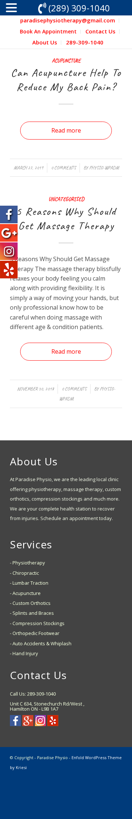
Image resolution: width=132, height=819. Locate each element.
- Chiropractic (24, 573)
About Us (44, 42)
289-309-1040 (84, 42)
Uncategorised (66, 199)
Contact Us (100, 31)
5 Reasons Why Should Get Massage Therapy (66, 218)
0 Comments (63, 168)
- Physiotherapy (27, 562)
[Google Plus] (27, 724)
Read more (66, 130)
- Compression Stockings (37, 623)
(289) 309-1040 (79, 8)
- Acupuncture (25, 593)
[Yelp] (52, 724)
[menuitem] (67, 20)
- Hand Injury (24, 653)
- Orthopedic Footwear (34, 633)
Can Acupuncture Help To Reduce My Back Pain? (66, 79)
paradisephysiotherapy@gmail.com (67, 20)
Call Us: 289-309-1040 (33, 693)
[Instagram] (40, 724)
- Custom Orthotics (30, 603)
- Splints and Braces (32, 613)
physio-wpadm (104, 168)
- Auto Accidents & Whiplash (41, 643)
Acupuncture (66, 60)
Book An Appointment (48, 31)
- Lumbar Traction (29, 583)
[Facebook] (15, 724)
